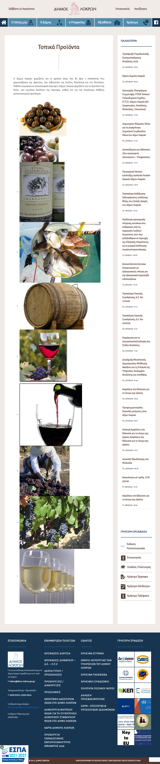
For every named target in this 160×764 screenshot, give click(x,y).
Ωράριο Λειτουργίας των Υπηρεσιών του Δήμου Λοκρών (96, 664)
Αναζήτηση (140, 9)
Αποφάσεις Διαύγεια (57, 653)
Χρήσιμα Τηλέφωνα (94, 674)
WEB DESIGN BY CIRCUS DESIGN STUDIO (124, 761)
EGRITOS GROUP (101, 761)
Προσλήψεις (52, 692)
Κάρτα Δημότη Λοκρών (59, 728)
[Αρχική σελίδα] (4, 22)
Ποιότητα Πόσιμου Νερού (98, 688)
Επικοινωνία (123, 9)
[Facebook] (156, 22)
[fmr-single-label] (126, 659)
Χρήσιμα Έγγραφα (92, 653)
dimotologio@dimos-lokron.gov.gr (23, 707)
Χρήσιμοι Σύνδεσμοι (95, 681)
